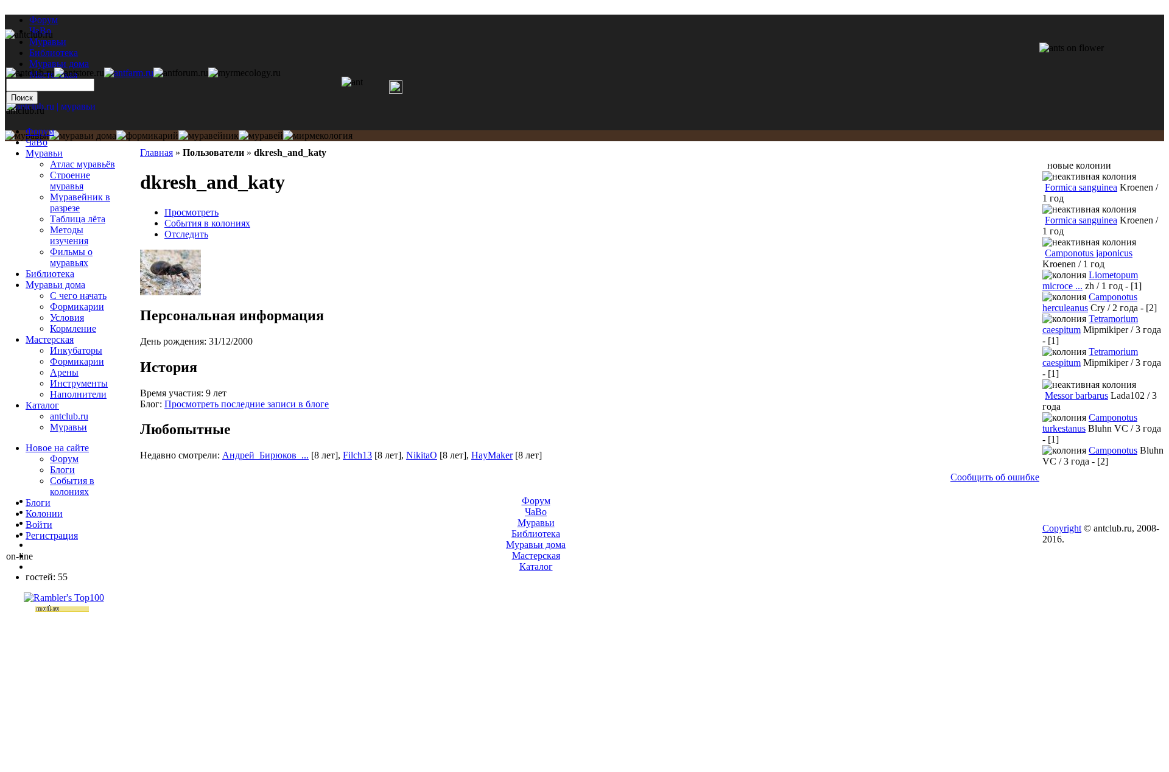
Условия (67, 317)
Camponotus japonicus (1088, 253)
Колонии (44, 513)
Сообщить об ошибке (994, 477)
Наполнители (78, 394)
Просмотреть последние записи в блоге (246, 404)
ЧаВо (36, 142)
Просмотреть (191, 212)
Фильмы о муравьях (71, 257)
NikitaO (421, 455)
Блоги (62, 470)
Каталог (42, 405)
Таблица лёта (77, 219)
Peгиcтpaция (52, 535)
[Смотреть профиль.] (170, 292)
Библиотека (50, 273)
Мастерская (50, 339)
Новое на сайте (57, 448)
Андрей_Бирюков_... (265, 455)
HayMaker (492, 455)
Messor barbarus (1076, 395)
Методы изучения (69, 235)
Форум (43, 20)
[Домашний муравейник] (128, 73)
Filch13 (357, 455)
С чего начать (78, 295)
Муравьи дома (55, 284)
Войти (39, 524)
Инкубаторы (76, 350)
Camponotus (1113, 450)
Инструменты (79, 383)
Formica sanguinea (1081, 187)
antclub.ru (69, 416)
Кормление (73, 328)
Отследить (186, 234)
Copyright (1061, 528)
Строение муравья (70, 180)
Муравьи (44, 153)
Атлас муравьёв (82, 164)
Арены (64, 372)
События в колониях (207, 223)
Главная (156, 152)
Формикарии (77, 306)
